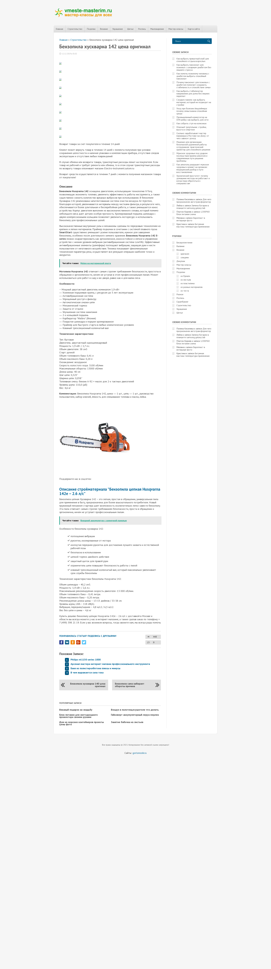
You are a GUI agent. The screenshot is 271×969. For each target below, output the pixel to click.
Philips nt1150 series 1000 (86, 659)
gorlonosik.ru (140, 753)
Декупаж (180, 261)
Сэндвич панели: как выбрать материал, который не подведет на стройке (193, 102)
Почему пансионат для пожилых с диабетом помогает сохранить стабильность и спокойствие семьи (193, 85)
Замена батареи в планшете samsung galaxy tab (192, 206)
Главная (59, 28)
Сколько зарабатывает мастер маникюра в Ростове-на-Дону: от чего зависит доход (192, 136)
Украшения (117, 28)
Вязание (104, 28)
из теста (185, 290)
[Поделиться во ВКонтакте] (67, 642)
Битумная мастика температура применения (192, 225)
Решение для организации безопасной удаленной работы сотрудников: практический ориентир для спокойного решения (193, 146)
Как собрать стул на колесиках (191, 123)
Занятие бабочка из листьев (127, 722)
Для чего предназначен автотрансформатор (193, 200)
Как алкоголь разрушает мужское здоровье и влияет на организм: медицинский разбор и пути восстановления (192, 168)
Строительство (75, 28)
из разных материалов (192, 287)
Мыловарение (157, 28)
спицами (185, 257)
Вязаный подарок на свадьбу (75, 709)
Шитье (130, 28)
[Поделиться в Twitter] (84, 642)
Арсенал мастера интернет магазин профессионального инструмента (110, 664)
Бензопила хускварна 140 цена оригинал (87, 685)
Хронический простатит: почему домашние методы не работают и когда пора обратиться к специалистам (193, 179)
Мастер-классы (175, 28)
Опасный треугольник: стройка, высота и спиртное (191, 128)
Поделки (91, 28)
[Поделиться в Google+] (78, 642)
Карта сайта (194, 28)
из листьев (186, 279)
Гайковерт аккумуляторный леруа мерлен (135, 714)
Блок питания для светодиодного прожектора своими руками (78, 716)
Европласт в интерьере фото (190, 219)
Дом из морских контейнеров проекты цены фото (81, 723)
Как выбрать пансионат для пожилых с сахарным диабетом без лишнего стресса (193, 67)
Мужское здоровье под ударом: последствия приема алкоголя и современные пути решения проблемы (192, 157)
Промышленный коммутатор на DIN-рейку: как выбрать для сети (192, 118)
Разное (179, 294)
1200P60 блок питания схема (193, 213)
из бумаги (185, 276)
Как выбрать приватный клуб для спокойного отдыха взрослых (192, 60)
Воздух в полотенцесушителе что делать (135, 709)
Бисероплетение (184, 242)
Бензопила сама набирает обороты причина (129, 685)
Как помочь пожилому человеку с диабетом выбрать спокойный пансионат (192, 76)
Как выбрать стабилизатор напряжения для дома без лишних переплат (192, 93)
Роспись (142, 28)
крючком (185, 253)
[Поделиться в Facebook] (61, 642)
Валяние (180, 246)
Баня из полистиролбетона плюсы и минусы (95, 668)
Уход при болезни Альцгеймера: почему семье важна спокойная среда (191, 111)
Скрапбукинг (182, 301)
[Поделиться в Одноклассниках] (73, 642)
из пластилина (187, 283)
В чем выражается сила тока (87, 672)
